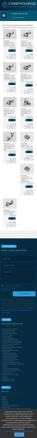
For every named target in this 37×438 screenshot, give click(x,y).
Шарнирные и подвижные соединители (13, 364)
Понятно (19, 434)
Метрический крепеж (8, 379)
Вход (15, 17)
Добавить (11, 57)
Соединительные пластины (10, 333)
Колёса (5, 376)
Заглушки (5, 365)
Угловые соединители (9, 338)
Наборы (5, 367)
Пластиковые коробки (9, 380)
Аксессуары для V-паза (9, 332)
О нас (4, 398)
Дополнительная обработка (10, 355)
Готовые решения (8, 348)
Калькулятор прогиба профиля (11, 405)
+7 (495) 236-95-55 (19, 14)
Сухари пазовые (7, 336)
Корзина (22, 17)
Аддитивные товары (8, 345)
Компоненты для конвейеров (11, 374)
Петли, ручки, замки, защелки (11, 368)
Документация (7, 407)
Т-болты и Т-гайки (7, 335)
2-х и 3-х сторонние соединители (12, 344)
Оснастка (5, 377)
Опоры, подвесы (7, 373)
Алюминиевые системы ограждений (12, 347)
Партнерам (6, 404)
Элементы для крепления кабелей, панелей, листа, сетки (12, 370)
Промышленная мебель (9, 358)
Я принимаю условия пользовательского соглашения (11, 288)
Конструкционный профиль (10, 329)
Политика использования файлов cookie (18, 431)
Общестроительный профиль (11, 350)
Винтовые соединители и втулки (11, 362)
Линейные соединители (9, 353)
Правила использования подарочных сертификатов (17, 409)
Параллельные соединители (10, 356)
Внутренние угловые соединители (12, 342)
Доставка (5, 401)
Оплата (5, 399)
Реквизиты (6, 402)
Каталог (5, 396)
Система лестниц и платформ (11, 359)
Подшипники (6, 352)
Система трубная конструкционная (12, 341)
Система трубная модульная (10, 339)
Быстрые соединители (9, 361)
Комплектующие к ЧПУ (9, 330)
